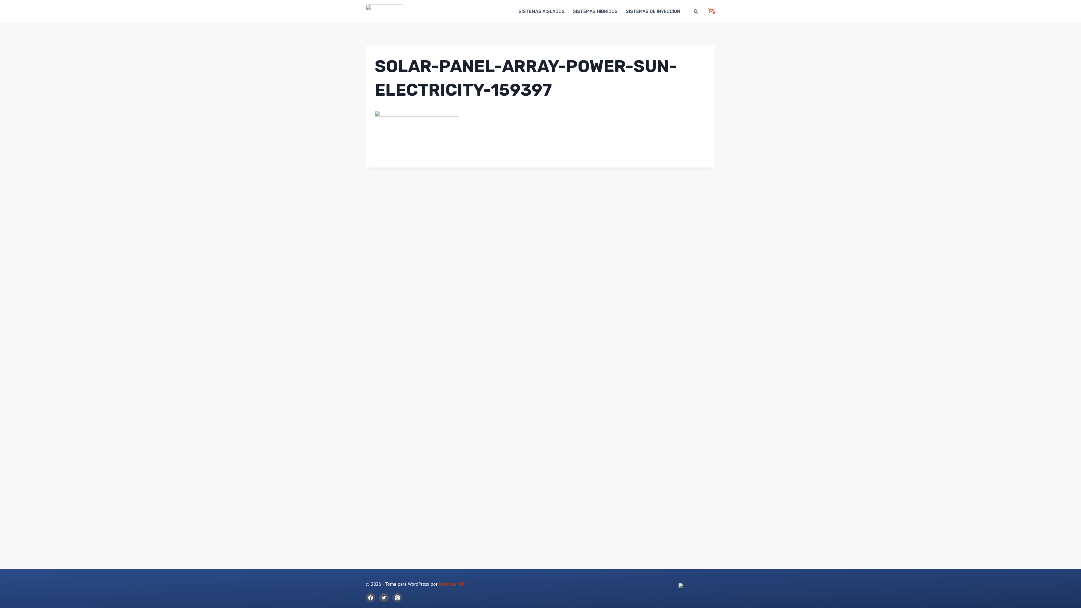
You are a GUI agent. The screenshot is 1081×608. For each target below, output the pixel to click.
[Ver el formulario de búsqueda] (695, 11)
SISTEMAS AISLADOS (542, 11)
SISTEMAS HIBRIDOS (595, 11)
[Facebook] (370, 597)
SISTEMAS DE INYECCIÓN (653, 11)
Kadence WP (452, 584)
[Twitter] (384, 597)
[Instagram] (397, 597)
